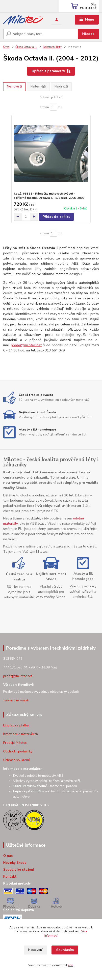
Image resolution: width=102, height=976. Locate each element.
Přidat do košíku (56, 216)
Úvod (6, 47)
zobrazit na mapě (15, 700)
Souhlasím (65, 949)
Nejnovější (14, 86)
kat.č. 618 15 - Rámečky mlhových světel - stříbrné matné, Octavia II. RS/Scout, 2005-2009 (49, 196)
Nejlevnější (38, 86)
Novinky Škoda (14, 863)
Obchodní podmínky (17, 751)
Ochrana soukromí (16, 760)
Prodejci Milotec (14, 743)
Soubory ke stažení (18, 869)
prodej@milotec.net (26, 345)
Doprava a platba (16, 725)
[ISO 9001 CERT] (13, 819)
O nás (8, 856)
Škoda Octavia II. (26, 47)
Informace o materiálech (20, 734)
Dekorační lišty (52, 47)
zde (70, 965)
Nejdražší (61, 86)
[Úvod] (23, 20)
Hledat (88, 33)
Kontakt (10, 876)
